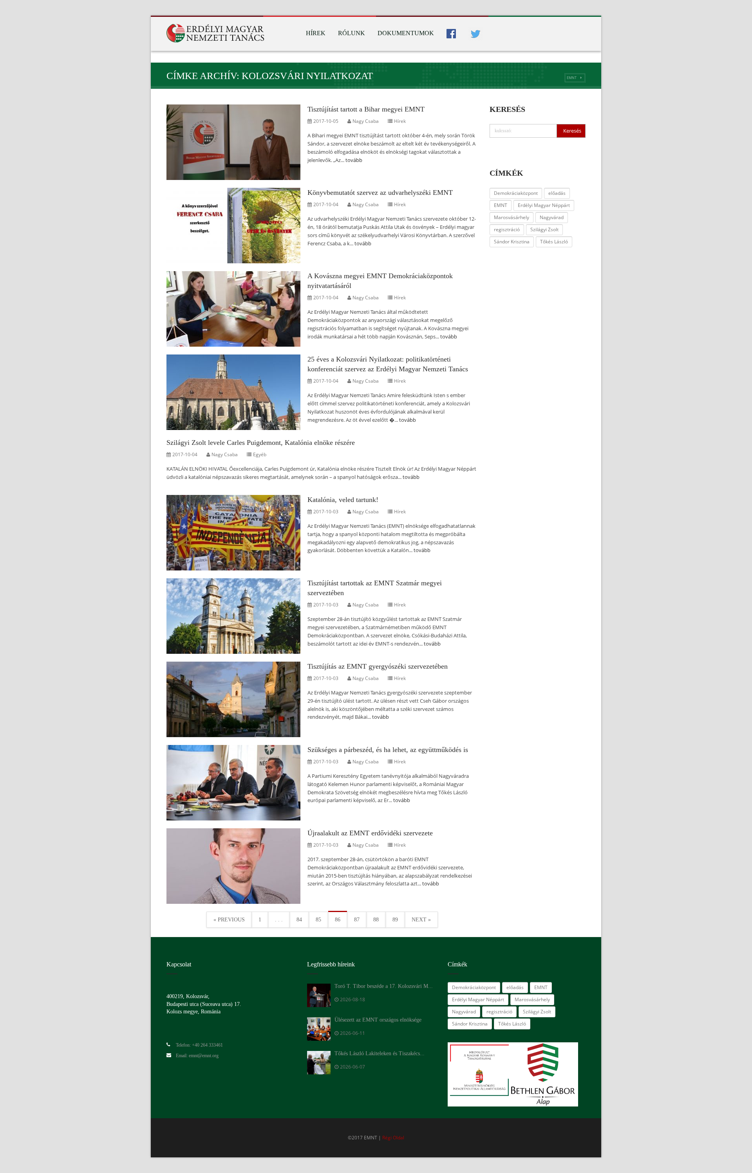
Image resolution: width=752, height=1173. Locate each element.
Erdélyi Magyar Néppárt (544, 205)
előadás (557, 193)
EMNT (572, 77)
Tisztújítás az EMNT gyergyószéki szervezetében (377, 666)
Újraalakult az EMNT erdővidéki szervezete (370, 833)
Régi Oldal (393, 1137)
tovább (353, 160)
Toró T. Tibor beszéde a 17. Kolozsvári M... (383, 986)
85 (318, 920)
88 (376, 920)
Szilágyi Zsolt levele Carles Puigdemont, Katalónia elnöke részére (260, 442)
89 (395, 920)
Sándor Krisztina (512, 241)
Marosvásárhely (511, 217)
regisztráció (507, 229)
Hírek (315, 33)
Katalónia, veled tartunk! (342, 500)
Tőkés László (554, 241)
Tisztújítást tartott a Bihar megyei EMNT (366, 109)
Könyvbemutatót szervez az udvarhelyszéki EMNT (380, 192)
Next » (421, 920)
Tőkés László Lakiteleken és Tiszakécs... (379, 1053)
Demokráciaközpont (516, 193)
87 (357, 920)
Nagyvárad (552, 217)
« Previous (229, 920)
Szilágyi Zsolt (544, 229)
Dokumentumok (406, 33)
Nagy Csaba (365, 121)
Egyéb (259, 454)
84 (299, 920)
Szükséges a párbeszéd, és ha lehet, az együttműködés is (387, 750)
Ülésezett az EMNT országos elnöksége (377, 1020)
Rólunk (351, 33)
